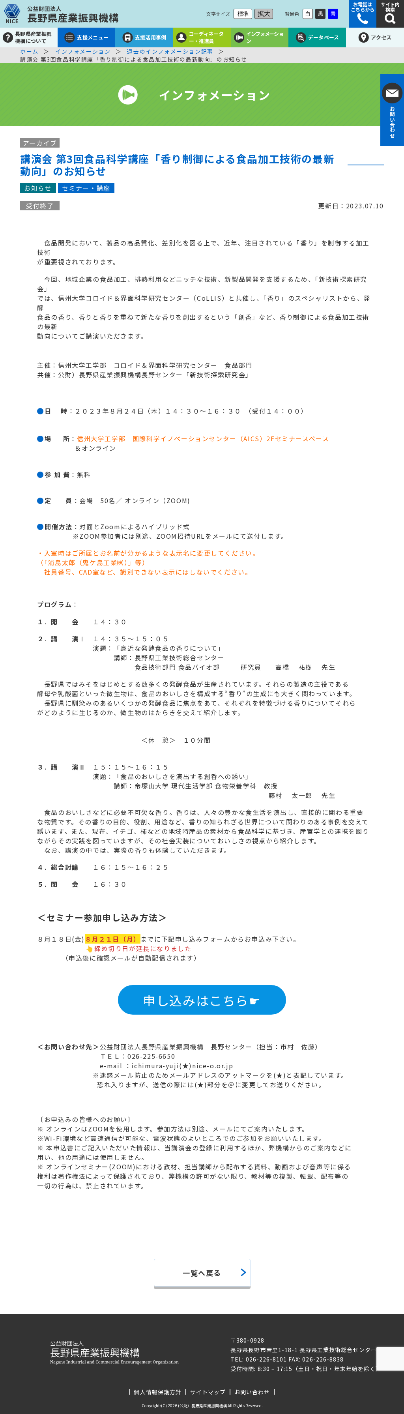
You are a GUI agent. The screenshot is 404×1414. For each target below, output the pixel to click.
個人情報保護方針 (157, 1392)
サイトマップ (208, 1392)
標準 (243, 14)
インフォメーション (82, 51)
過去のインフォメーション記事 (170, 51)
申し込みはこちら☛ (202, 1000)
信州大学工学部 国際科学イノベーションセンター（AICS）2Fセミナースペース (203, 438)
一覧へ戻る (202, 1273)
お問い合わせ (252, 1392)
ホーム (29, 51)
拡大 (264, 13)
